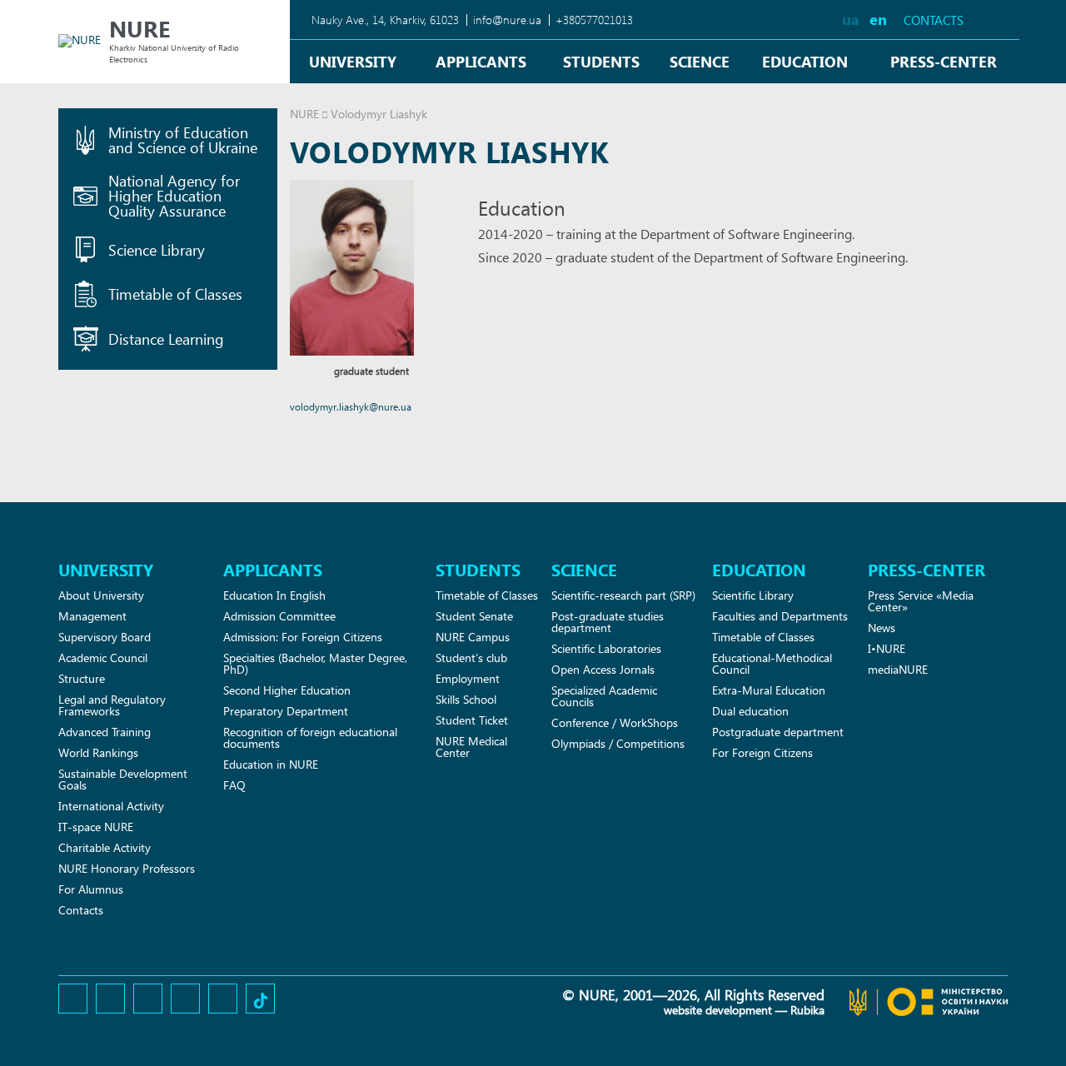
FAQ (234, 785)
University (352, 61)
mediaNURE (898, 669)
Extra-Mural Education (768, 690)
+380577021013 (594, 19)
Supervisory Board (104, 637)
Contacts (934, 20)
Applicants (481, 61)
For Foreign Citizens (762, 752)
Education (805, 61)
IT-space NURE (95, 826)
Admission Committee (279, 616)
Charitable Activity (104, 847)
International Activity (111, 806)
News (881, 627)
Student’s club (471, 657)
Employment (468, 678)
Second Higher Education (287, 690)
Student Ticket (472, 720)
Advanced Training (104, 732)
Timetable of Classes (487, 595)
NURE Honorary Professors (126, 868)
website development (718, 1010)
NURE (304, 114)
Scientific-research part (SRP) (623, 595)
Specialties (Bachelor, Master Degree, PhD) (315, 663)
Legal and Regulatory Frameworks (112, 705)
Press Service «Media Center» (921, 601)
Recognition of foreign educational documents (310, 737)
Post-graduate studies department (607, 621)
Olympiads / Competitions (618, 743)
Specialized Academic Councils (604, 696)
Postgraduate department (778, 732)
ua (850, 18)
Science (700, 61)
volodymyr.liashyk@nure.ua (350, 407)
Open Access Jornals (603, 669)
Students (601, 61)
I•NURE (886, 648)
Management (92, 616)
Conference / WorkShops (614, 722)
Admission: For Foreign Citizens (302, 637)
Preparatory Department (285, 711)
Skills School (466, 699)
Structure (81, 678)
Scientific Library (753, 595)
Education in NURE (270, 764)
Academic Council (102, 657)
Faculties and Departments (780, 616)
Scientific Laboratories (606, 648)
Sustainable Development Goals (122, 779)
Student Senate (474, 616)
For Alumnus (90, 889)
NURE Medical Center (471, 746)
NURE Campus (473, 637)
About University (101, 595)
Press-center (943, 61)
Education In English (274, 595)
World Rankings (98, 752)
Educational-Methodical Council (772, 663)
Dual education (750, 711)
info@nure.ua (507, 19)
